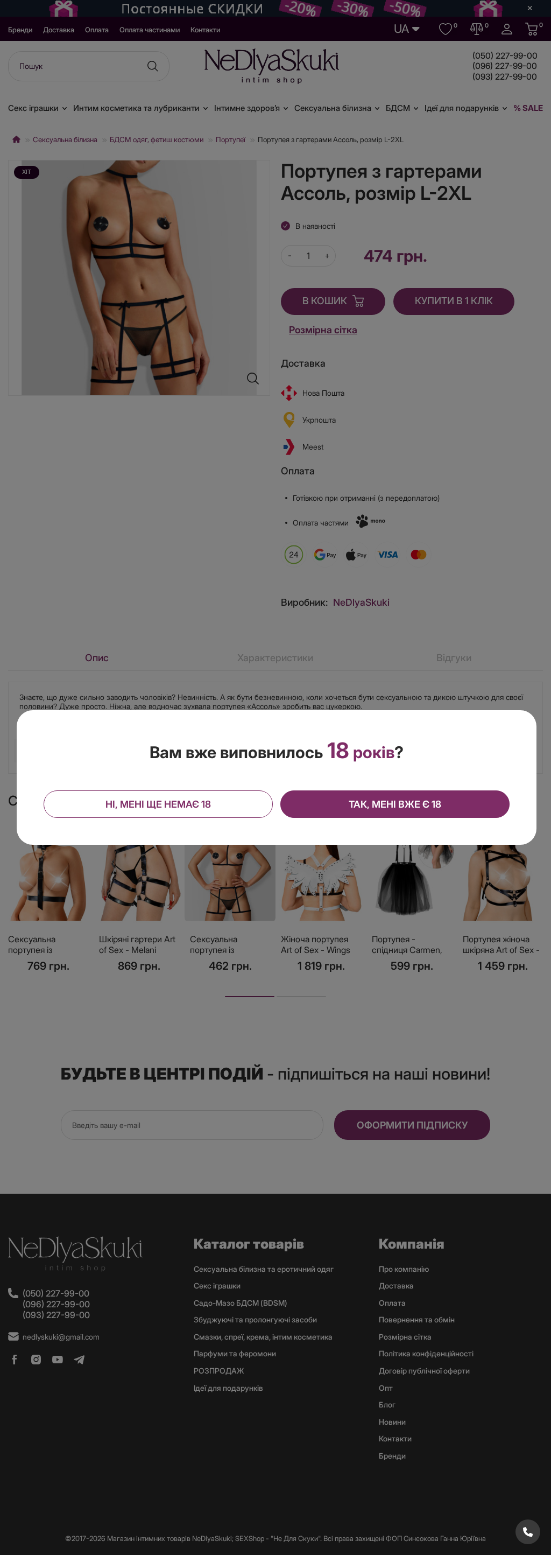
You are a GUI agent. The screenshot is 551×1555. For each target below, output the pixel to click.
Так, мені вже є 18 (395, 804)
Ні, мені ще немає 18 (158, 804)
